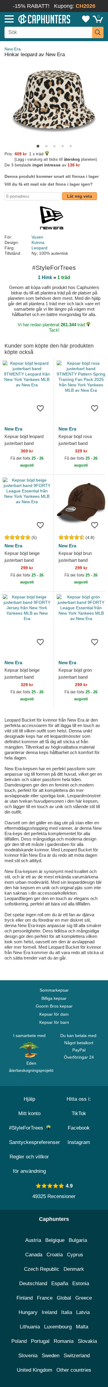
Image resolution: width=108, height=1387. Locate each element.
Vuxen (37, 237)
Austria (33, 1240)
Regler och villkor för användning (29, 1164)
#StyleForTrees (27, 1128)
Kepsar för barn (54, 1022)
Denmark (74, 1269)
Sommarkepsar (54, 990)
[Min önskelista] (85, 19)
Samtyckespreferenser (34, 1142)
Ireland (49, 1312)
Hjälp (29, 1099)
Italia (66, 1312)
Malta (82, 1327)
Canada (33, 1255)
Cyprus (75, 1255)
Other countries (73, 1370)
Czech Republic (41, 1269)
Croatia (54, 1255)
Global (64, 1298)
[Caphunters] (31, 18)
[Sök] (98, 32)
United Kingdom (34, 1370)
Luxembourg (58, 1327)
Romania (64, 1341)
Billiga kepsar (54, 998)
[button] (38, 146)
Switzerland (77, 1355)
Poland (19, 1341)
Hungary (28, 1312)
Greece (83, 1298)
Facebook (79, 1128)
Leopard (39, 247)
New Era (12, 49)
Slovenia (28, 1355)
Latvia (83, 1312)
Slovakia (87, 1341)
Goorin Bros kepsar (54, 1006)
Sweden (50, 1355)
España (59, 1283)
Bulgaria (78, 1240)
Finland (24, 1298)
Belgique (54, 1240)
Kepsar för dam (54, 1014)
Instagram (79, 1142)
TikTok (79, 1113)
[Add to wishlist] (40, 408)
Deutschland (33, 1283)
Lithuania (30, 1327)
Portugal (40, 1341)
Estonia (80, 1283)
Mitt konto (29, 1113)
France (44, 1298)
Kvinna (38, 242)
